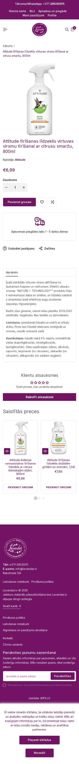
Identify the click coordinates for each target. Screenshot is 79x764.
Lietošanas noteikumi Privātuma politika (28, 581)
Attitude (20, 159)
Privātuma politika (14, 617)
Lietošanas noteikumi (16, 624)
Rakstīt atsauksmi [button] (39, 397)
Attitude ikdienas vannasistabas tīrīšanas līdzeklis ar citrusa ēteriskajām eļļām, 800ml (20, 467)
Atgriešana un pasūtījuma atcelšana (25, 630)
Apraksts (12, 272)
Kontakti (8, 638)
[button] (42, 202)
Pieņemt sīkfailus (39, 740)
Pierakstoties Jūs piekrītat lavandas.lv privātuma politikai (40, 685)
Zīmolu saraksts (13, 644)
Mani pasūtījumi (33, 15)
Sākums (8, 45)
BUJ (32, 11)
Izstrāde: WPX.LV (39, 698)
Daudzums (10, 179)
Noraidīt (39, 752)
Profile (52, 15)
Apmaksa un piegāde (52, 11)
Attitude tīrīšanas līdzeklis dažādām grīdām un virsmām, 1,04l (58, 463)
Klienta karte (17, 11)
